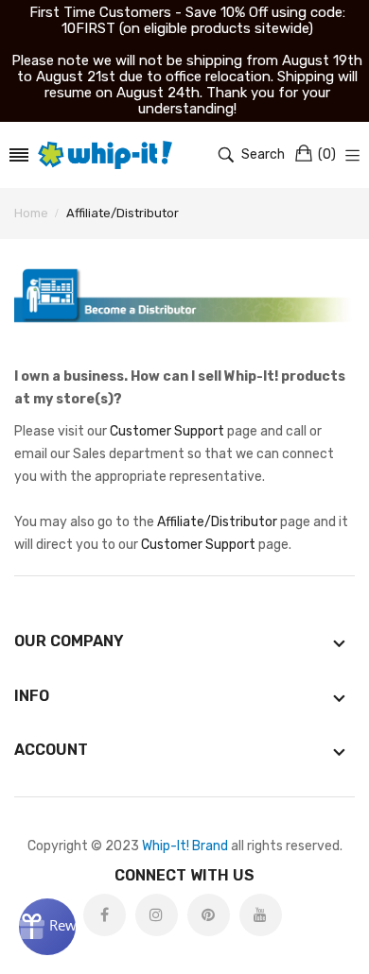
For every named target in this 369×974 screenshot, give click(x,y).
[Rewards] (47, 926)
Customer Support (167, 431)
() (327, 154)
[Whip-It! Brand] (105, 155)
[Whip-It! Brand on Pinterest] (208, 915)
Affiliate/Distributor (217, 522)
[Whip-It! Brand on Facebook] (104, 915)
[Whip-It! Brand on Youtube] (260, 915)
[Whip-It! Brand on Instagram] (156, 915)
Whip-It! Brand (185, 846)
